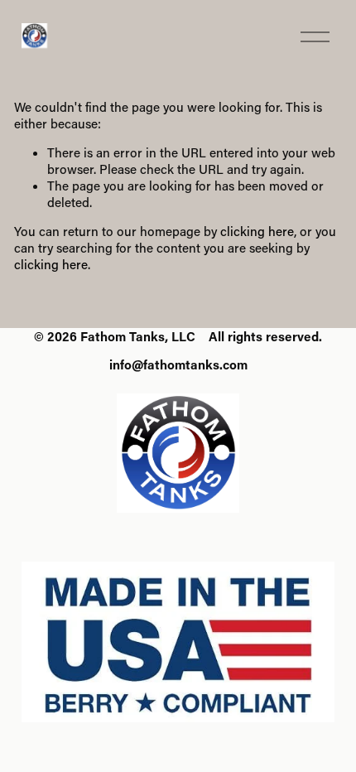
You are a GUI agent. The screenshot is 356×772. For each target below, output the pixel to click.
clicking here (257, 231)
